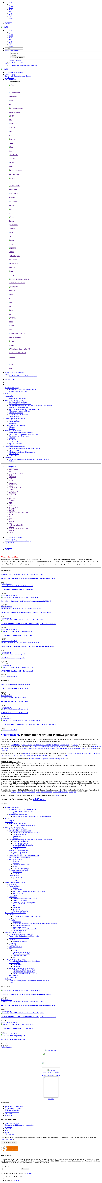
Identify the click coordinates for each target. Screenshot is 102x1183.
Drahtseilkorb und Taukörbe (42, 745)
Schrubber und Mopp (15, 443)
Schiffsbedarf (10, 734)
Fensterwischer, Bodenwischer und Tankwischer (24, 434)
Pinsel (15, 906)
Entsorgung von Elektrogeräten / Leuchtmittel (19, 1125)
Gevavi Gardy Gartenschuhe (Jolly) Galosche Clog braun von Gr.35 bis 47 (26, 612)
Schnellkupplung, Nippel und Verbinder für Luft (24, 409)
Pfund (11, 9)
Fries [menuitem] (10, 482)
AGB (6, 1130)
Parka (14, 813)
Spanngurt (16, 873)
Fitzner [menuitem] (11, 480)
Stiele (14, 957)
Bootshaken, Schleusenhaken (18, 402)
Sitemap (7, 1132)
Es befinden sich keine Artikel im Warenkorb (23, 66)
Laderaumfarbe (17, 889)
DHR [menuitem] (10, 475)
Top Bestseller (9, 78)
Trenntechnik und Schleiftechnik (15, 447)
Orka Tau (7, 755)
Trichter (11, 461)
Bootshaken (55, 745)
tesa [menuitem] (10, 520)
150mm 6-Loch (18, 966)
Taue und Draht (14, 416)
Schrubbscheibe (14, 454)
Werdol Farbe (81, 753)
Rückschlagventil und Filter (21, 927)
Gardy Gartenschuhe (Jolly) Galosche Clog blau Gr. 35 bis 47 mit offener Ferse (27, 646)
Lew (10, 4)
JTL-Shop (16, 1180)
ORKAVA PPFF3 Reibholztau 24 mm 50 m (15, 688)
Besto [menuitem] (10, 471)
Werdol (15, 895)
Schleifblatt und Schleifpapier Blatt (24, 970)
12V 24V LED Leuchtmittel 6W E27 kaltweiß (16, 635)
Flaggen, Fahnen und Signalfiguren (20, 404)
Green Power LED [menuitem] (15, 487)
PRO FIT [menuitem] (12, 511)
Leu (10, 17)
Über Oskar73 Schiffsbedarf (14, 1108)
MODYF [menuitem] (12, 505)
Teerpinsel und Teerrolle (20, 911)
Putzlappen (12, 439)
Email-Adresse (7, 1167)
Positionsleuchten (34, 758)
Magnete (7, 393)
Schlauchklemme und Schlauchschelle (25, 929)
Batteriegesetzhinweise (12, 1123)
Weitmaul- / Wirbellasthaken (21, 868)
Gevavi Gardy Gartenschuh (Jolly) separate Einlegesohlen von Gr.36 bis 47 (26, 601)
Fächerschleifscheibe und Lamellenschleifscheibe (24, 448)
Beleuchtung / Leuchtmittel (17, 398)
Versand (29, 1173)
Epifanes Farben (10, 74)
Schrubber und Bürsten (20, 956)
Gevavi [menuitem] (11, 486)
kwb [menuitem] (10, 502)
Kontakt (7, 23)
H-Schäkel (16, 863)
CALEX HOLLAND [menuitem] (16, 473)
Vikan (11, 445)
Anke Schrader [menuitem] (13, 470)
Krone (11, 6)
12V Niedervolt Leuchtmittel (14, 72)
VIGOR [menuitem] (11, 521)
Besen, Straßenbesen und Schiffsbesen (21, 432)
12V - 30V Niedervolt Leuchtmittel (24, 825)
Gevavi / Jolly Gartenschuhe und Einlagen (18, 76)
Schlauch (12, 427)
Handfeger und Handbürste (21, 952)
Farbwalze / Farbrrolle (20, 900)
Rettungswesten (16, 792)
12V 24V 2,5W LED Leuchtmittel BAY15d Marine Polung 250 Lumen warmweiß (28, 624)
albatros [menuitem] (11, 468)
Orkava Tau (14, 755)
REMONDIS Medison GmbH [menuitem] (18, 512)
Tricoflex (15, 918)
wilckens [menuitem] (11, 527)
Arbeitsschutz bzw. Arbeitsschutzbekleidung (23, 748)
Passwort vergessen (15, 60)
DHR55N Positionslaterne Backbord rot (14, 713)
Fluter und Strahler (55, 746)
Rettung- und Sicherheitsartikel (18, 407)
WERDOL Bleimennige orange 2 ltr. (13, 658)
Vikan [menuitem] (11, 523)
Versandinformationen (12, 1112)
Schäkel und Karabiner (16, 413)
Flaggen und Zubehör (47, 758)
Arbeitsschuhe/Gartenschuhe (18, 391)
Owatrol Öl (89, 753)
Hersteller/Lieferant (11, 79)
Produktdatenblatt (6, 584)
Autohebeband (17, 872)
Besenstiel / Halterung (20, 941)
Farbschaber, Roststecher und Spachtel (25, 898)
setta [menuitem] (10, 518)
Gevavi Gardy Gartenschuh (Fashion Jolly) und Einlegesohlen (32, 816)
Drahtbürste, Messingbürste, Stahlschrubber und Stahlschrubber (29, 459)
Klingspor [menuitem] (12, 498)
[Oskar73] (4, 27)
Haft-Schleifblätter (14, 450)
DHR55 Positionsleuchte (20, 843)
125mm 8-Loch (18, 964)
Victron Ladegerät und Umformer (37, 755)
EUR (10, 2)
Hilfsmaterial (13, 423)
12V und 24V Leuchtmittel (40, 746)
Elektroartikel (9, 397)
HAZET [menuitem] (11, 489)
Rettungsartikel (64, 745)
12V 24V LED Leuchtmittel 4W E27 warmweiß (17, 671)
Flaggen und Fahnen (28, 792)
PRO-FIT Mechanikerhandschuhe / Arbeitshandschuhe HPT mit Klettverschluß (28, 578)
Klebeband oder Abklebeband (22, 904)
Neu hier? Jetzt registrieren (17, 62)
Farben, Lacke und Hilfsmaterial (15, 418)
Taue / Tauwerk (27, 745)
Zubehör (15, 838)
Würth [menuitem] (11, 532)
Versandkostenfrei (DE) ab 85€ (14, 372)
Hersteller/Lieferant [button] (11, 466)
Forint (11, 13)
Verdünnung (13, 420)
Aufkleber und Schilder (20, 852)
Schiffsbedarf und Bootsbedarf (14, 400)
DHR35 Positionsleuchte (20, 841)
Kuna (10, 11)
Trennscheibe (13, 455)
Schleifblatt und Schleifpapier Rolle (24, 972)
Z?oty (10, 15)
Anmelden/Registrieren (17, 57)
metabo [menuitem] (11, 503)
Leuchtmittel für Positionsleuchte (23, 845)
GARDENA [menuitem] (13, 484)
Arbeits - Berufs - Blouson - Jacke (23, 811)
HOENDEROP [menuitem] (14, 491)
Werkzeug (8, 457)
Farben (38, 792)
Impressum (8, 22)
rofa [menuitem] (10, 516)
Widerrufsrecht (9, 1134)
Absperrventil (17, 922)
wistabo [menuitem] (11, 530)
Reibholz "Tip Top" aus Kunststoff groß (14, 701)
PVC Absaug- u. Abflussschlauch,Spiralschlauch (28, 916)
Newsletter (8, 1113)
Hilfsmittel (12, 438)
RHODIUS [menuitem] (12, 514)
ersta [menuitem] (10, 478)
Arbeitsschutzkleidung (12, 388)
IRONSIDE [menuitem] (12, 493)
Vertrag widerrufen (9, 1142)
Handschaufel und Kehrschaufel (19, 436)
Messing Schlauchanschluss (21, 925)
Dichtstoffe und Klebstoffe (46, 748)
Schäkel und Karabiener (60, 792)
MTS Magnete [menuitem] (13, 507)
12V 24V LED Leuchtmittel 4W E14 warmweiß (17, 590)
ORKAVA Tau (17, 877)
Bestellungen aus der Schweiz (14, 1106)
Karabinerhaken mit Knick (21, 864)
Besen (15, 950)
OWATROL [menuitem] (13, 509)
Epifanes (15, 888)
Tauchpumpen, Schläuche (80, 748)
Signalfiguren (17, 836)
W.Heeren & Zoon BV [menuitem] (16, 525)
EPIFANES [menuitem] (12, 477)
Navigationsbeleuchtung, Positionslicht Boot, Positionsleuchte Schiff (30, 405)
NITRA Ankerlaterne (19, 847)
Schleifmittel (93, 748)
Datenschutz (9, 1128)
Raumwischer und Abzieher (21, 954)
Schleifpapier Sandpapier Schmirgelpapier (22, 452)
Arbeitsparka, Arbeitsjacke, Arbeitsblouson (22, 389)
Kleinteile (12, 429)
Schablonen (16, 907)
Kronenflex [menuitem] (12, 500)
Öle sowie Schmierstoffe (63, 748)
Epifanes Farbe (71, 753)
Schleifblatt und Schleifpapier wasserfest (25, 973)
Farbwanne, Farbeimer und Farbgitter (24, 902)
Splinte (15, 866)
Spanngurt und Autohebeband (18, 414)
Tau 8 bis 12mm (18, 879)
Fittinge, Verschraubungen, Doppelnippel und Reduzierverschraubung (35, 923)
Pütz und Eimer (14, 441)
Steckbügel (16, 909)
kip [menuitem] (10, 496)
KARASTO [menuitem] (13, 495)
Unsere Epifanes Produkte (51, 1072)
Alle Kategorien (10, 379)
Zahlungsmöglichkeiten (12, 1110)
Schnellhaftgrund (18, 893)
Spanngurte (72, 792)
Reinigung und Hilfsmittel (13, 430)
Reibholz (75, 745)
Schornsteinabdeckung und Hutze (19, 411)
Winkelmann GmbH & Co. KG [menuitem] (19, 528)
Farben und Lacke (14, 422)
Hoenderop (26, 753)
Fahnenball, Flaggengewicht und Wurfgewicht (27, 832)
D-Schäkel (16, 861)
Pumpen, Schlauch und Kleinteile (15, 425)
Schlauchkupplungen (19, 931)
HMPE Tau (22, 755)
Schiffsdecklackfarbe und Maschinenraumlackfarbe (29, 891)
